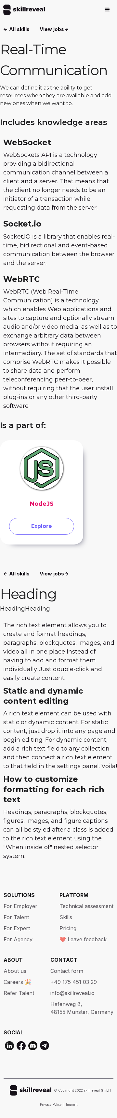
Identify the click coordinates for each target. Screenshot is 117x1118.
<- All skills (16, 29)
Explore (41, 526)
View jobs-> (54, 29)
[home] (22, 10)
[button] (107, 10)
